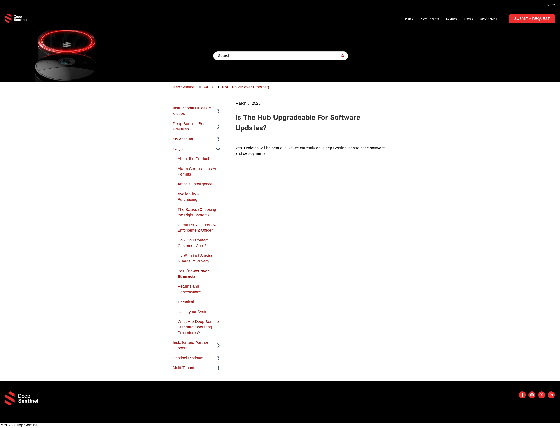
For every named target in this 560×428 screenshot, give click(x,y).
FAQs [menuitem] (178, 149)
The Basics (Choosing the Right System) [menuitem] (197, 212)
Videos (468, 18)
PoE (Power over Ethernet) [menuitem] (193, 274)
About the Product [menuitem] (193, 159)
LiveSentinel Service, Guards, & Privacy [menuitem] (196, 258)
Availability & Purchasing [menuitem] (189, 197)
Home (409, 18)
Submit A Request (532, 19)
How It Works (429, 18)
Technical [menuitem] (186, 302)
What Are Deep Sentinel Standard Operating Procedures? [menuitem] (199, 327)
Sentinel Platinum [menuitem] (188, 358)
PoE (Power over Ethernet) (245, 87)
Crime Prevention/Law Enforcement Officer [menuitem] (197, 227)
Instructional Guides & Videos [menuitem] (192, 111)
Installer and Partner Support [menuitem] (190, 345)
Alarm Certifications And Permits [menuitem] (199, 171)
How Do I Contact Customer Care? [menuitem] (193, 243)
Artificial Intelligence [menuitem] (195, 184)
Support (451, 18)
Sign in (550, 4)
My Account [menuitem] (183, 139)
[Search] (342, 55)
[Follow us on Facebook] (522, 394)
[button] (218, 108)
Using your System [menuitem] (194, 312)
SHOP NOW (488, 18)
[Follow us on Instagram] (532, 394)
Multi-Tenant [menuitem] (183, 368)
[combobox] (280, 55)
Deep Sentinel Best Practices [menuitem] (189, 126)
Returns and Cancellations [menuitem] (189, 289)
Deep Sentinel (183, 87)
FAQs (209, 87)
